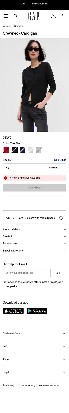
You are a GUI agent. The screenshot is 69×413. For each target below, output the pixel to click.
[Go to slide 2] (35, 128)
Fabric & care (10, 243)
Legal (6, 372)
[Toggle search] (15, 16)
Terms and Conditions (49, 385)
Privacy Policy (28, 385)
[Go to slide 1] (33, 128)
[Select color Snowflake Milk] (30, 150)
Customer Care (11, 333)
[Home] (33, 16)
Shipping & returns (13, 250)
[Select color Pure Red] (6, 150)
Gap (23, 3)
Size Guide (60, 159)
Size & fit (8, 236)
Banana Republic (40, 3)
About (6, 359)
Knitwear (19, 26)
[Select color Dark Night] (22, 150)
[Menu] (5, 16)
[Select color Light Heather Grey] (38, 150)
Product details (11, 229)
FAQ (5, 346)
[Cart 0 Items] (63, 16)
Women (7, 26)
